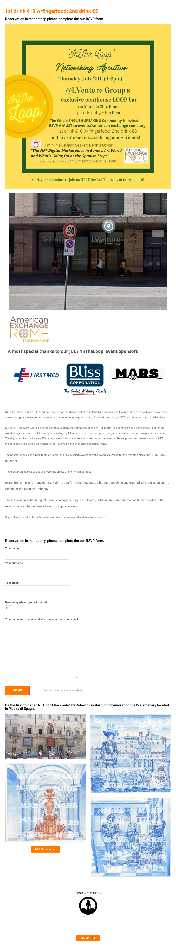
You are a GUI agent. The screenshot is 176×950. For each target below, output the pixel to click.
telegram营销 (74, 691)
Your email (12, 583)
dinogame (59, 691)
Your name (12, 548)
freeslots (48, 691)
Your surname (14, 563)
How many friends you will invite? (26, 603)
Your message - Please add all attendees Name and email (41, 619)
